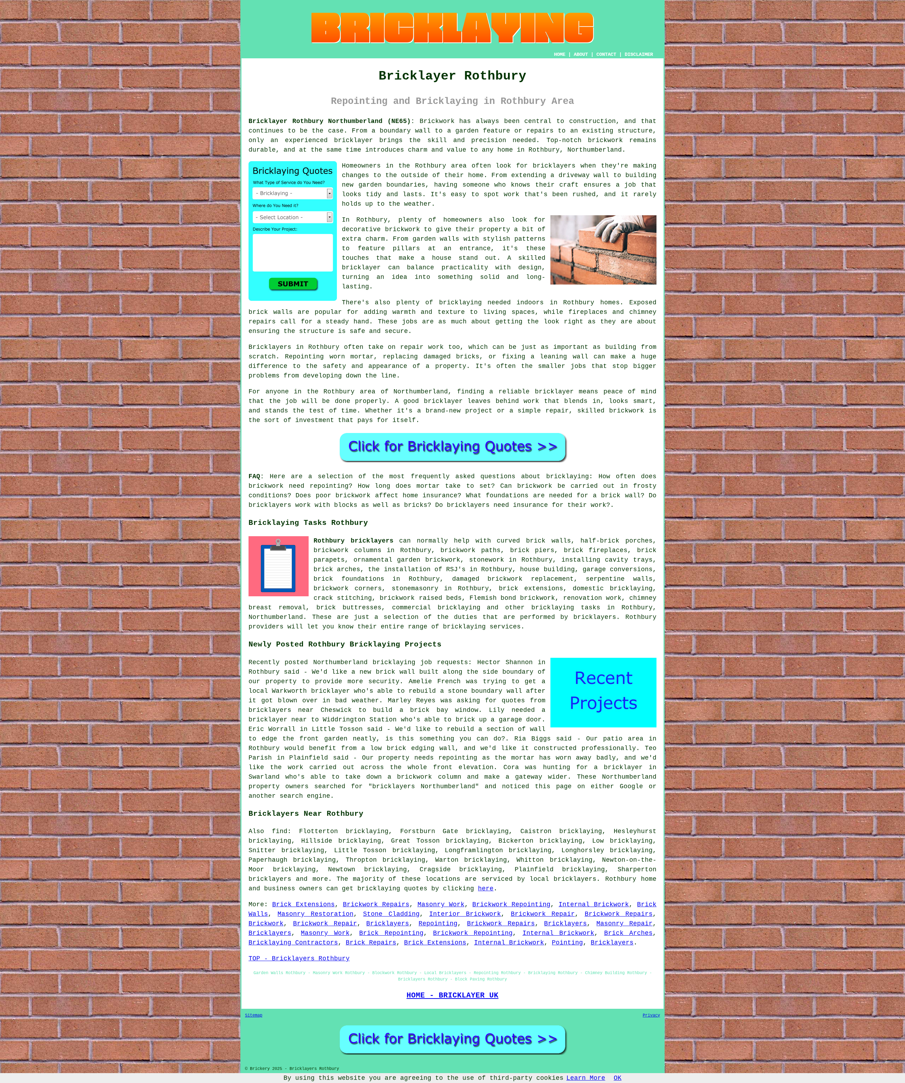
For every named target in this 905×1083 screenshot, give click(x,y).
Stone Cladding (391, 914)
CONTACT (606, 54)
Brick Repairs (371, 942)
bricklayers (270, 879)
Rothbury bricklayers (353, 540)
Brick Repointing (391, 933)
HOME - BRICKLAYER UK (452, 995)
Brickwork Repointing (511, 904)
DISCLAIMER (639, 54)
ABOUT (581, 54)
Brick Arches (628, 933)
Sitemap (253, 1015)
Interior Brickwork (465, 914)
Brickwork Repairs (376, 904)
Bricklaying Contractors (293, 942)
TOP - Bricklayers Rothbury (299, 958)
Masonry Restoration (315, 914)
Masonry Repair (624, 923)
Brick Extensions (303, 904)
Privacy (651, 1015)
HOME (559, 54)
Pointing (567, 942)
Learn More (585, 1078)
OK (617, 1078)
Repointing (438, 923)
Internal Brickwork (594, 904)
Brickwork (266, 923)
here (486, 888)
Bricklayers (387, 923)
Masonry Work (441, 904)
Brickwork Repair (543, 914)
